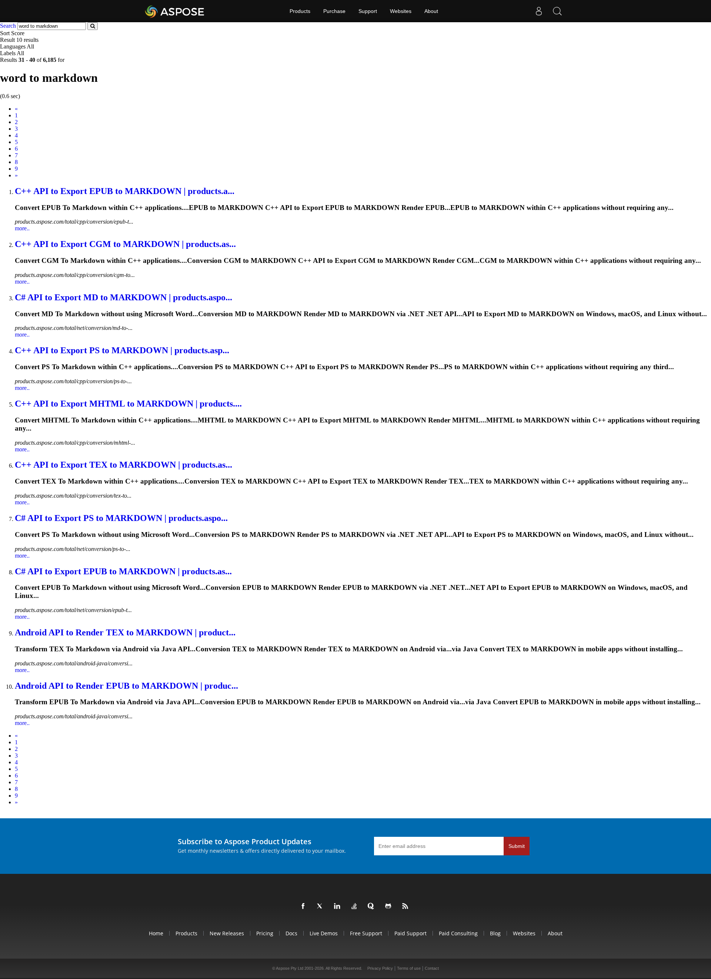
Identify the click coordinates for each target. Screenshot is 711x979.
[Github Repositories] (389, 906)
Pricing (264, 933)
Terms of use (409, 968)
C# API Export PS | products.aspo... (121, 518)
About (431, 11)
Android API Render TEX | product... (125, 632)
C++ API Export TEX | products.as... (123, 465)
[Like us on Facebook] (304, 906)
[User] (539, 11)
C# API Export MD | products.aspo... (123, 297)
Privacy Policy (380, 968)
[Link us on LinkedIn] (338, 906)
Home (156, 933)
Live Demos (324, 933)
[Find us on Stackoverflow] (355, 906)
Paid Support (410, 933)
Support (367, 11)
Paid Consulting (458, 933)
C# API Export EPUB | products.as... (123, 571)
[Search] (557, 11)
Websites (400, 11)
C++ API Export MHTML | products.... (128, 403)
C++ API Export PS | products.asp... (122, 350)
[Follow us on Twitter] (321, 906)
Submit (516, 846)
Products (300, 11)
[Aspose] (175, 11)
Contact (432, 968)
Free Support (366, 933)
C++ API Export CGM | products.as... (125, 244)
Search (8, 26)
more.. (22, 228)
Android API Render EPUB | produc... (126, 686)
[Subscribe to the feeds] (406, 906)
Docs (291, 933)
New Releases (227, 933)
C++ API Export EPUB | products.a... (124, 191)
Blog (495, 933)
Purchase (334, 11)
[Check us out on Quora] (372, 906)
